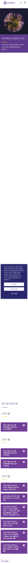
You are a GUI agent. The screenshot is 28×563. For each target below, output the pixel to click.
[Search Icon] (21, 2)
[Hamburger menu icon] (24, 3)
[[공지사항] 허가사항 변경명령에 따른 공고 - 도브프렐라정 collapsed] (24, 425)
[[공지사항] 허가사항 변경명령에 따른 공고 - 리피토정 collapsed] (24, 451)
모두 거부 (14, 284)
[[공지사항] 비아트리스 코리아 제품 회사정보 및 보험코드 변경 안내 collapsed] (24, 485)
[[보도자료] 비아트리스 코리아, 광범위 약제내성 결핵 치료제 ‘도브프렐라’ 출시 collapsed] (24, 545)
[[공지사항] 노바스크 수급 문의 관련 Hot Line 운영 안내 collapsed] (24, 496)
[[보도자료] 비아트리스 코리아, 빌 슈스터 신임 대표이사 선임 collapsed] (24, 522)
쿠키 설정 (4, 561)
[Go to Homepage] (9, 5)
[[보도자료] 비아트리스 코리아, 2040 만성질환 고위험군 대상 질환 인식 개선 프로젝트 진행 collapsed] (24, 532)
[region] (14, 281)
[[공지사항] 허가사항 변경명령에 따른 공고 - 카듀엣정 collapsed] (24, 462)
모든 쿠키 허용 (14, 289)
